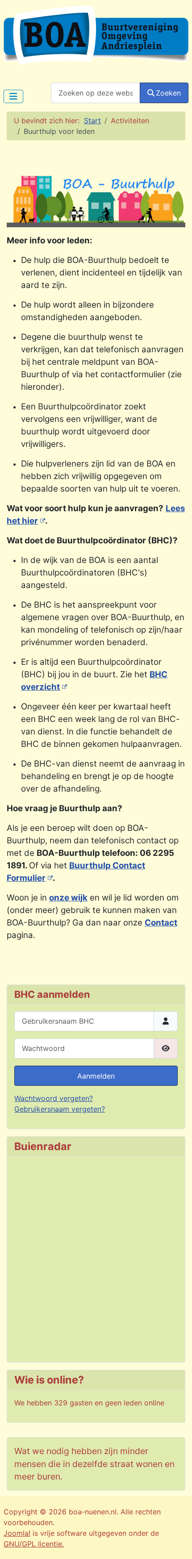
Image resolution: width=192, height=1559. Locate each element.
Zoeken (168, 92)
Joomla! (17, 1533)
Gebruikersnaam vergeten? (59, 1109)
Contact (161, 922)
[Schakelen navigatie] (13, 96)
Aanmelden (96, 1075)
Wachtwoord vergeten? (53, 1098)
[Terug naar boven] (176, 1542)
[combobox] (95, 93)
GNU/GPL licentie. (34, 1543)
